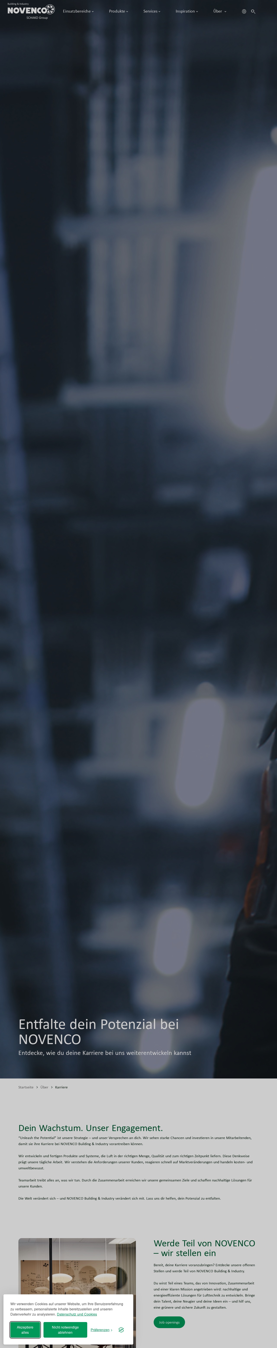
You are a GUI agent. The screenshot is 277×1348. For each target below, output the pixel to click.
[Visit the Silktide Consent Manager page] (121, 1330)
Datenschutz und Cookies (77, 1314)
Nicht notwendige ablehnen (65, 1330)
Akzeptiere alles (25, 1330)
